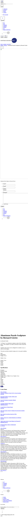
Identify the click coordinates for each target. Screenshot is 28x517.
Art (3, 28)
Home (2, 45)
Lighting (5, 26)
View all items (3, 391)
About (4, 11)
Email (4, 186)
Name (4, 183)
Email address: (4, 507)
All (3, 22)
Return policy (6, 501)
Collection (5, 9)
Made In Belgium (6, 29)
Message (5, 192)
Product (4, 190)
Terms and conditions (7, 500)
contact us (3, 443)
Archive (4, 10)
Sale (4, 23)
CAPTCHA (5, 204)
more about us (3, 436)
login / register (3, 44)
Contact (4, 12)
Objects (4, 27)
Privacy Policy (6, 499)
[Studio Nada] (6, 33)
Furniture (5, 25)
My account (5, 14)
